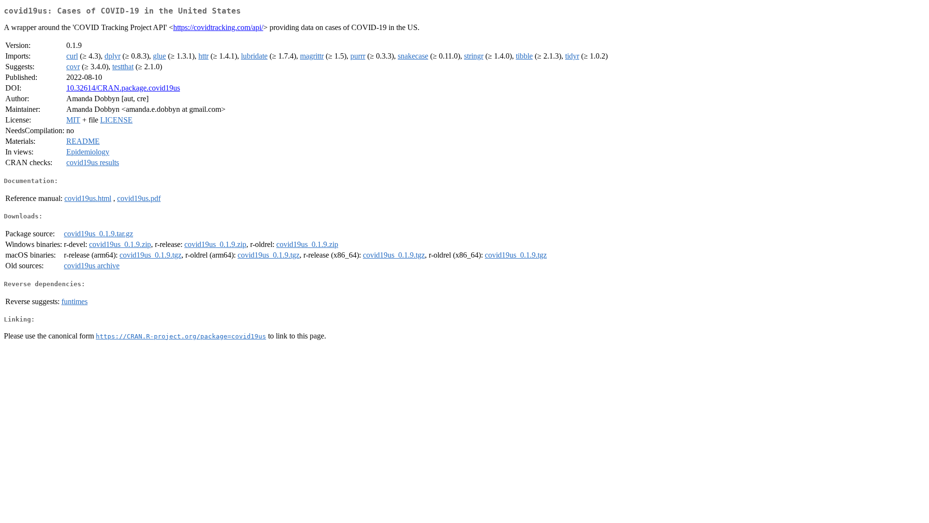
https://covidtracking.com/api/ (218, 27)
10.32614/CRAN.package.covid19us (123, 88)
